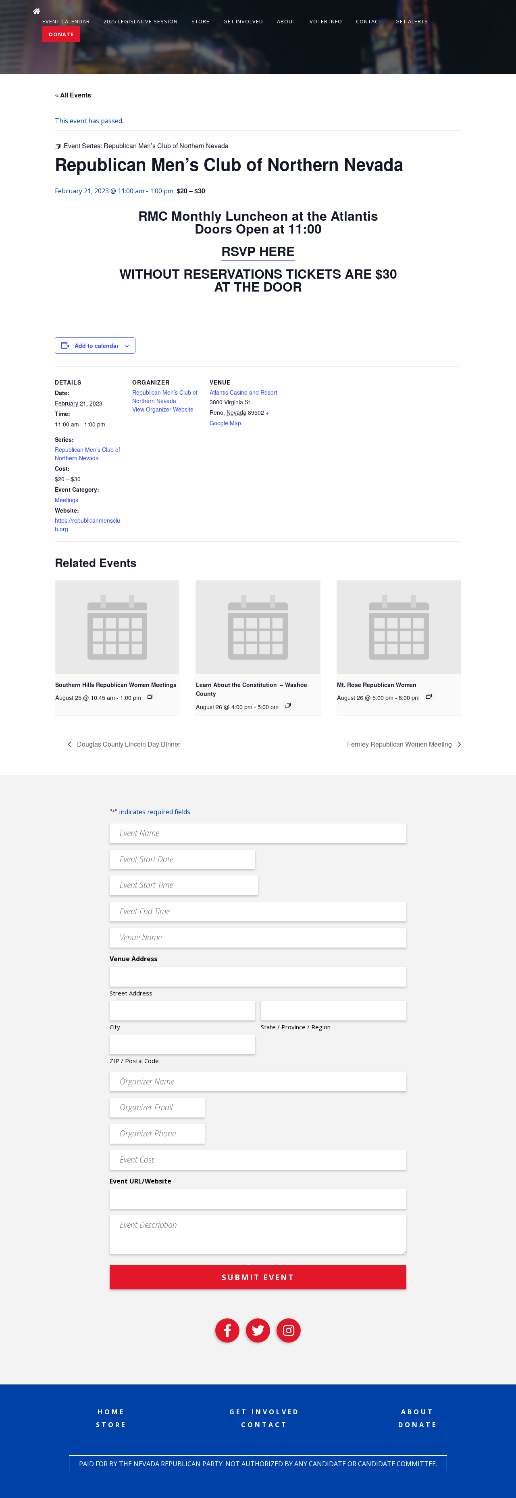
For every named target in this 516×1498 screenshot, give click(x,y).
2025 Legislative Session (141, 21)
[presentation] (117, 627)
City (115, 1027)
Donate (61, 34)
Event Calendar (66, 21)
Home (111, 1411)
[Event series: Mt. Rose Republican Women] (429, 696)
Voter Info (326, 21)
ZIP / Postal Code (134, 1061)
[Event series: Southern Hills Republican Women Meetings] (150, 696)
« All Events (73, 94)
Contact (369, 21)
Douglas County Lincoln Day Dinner (127, 744)
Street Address (131, 993)
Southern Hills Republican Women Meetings (116, 685)
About (286, 21)
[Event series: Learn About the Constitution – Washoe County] (288, 705)
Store (200, 21)
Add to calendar (97, 345)
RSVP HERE (258, 251)
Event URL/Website (140, 1181)
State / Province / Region (296, 1027)
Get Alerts (411, 21)
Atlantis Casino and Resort (243, 392)
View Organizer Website (163, 409)
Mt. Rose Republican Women (376, 685)
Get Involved (243, 21)
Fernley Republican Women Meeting (400, 744)
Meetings (66, 500)
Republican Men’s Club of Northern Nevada (87, 453)
